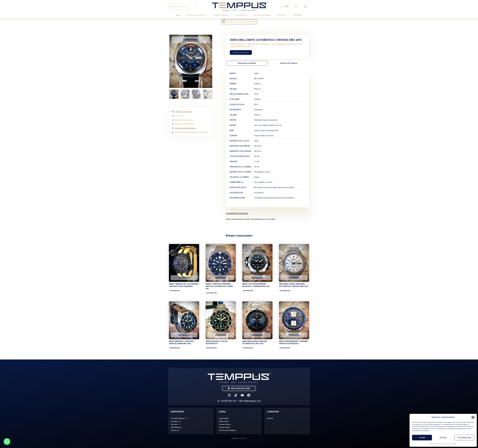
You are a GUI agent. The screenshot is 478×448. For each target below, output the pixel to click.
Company (174, 421)
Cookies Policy (224, 424)
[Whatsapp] (7, 441)
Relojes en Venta (196, 15)
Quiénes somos (220, 15)
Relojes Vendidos (262, 15)
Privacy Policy (224, 427)
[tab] (247, 63)
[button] (473, 417)
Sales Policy (223, 421)
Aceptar (422, 437)
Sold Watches (176, 427)
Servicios (240, 15)
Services (174, 424)
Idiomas (298, 15)
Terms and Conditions (227, 430)
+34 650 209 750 (228, 401)
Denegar (443, 437)
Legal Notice (224, 418)
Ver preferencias (464, 437)
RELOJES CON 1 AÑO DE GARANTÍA (241, 22)
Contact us (175, 430)
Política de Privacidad (449, 443)
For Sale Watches (178, 418)
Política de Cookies (435, 443)
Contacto (281, 15)
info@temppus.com (252, 401)
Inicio (178, 15)
